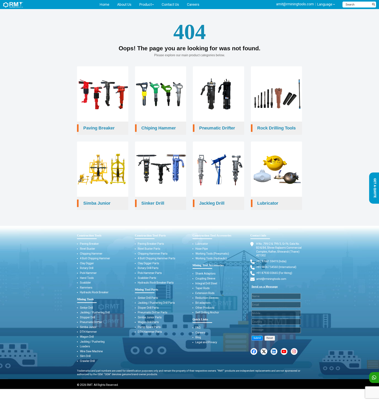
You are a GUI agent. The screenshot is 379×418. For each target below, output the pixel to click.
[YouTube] (284, 351)
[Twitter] (264, 351)
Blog (198, 337)
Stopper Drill (87, 317)
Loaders (85, 346)
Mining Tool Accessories (208, 265)
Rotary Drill (86, 268)
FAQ (198, 327)
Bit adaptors (203, 302)
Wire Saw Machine (91, 351)
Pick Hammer (88, 273)
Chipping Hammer (91, 253)
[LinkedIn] (274, 351)
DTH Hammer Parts (150, 331)
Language (325, 4)
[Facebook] (253, 351)
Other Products (204, 307)
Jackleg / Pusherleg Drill (95, 312)
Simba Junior (88, 327)
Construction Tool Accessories (211, 235)
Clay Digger (87, 263)
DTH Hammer (88, 331)
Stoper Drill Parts (148, 307)
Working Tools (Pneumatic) (212, 253)
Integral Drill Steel (206, 283)
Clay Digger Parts (148, 263)
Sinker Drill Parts (148, 297)
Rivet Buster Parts (149, 248)
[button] (257, 338)
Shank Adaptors (205, 273)
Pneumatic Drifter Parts (152, 312)
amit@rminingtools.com (295, 4)
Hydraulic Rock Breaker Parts (156, 282)
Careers (200, 332)
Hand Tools (87, 277)
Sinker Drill (86, 307)
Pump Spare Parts (149, 327)
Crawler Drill (87, 361)
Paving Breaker (89, 243)
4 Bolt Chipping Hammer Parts (156, 258)
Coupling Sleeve (205, 278)
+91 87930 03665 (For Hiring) (274, 273)
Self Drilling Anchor (207, 312)
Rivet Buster (87, 248)
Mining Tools (85, 299)
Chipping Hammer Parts (153, 253)
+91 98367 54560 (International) (276, 267)
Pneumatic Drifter (91, 322)
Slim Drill (85, 356)
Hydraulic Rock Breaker (94, 292)
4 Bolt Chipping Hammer (95, 258)
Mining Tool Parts (146, 289)
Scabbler (85, 282)
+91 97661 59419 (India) (271, 261)
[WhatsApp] (374, 377)
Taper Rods (202, 288)
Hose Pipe (201, 248)
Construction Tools (89, 235)
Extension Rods (205, 293)
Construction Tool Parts (150, 235)
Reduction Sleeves (207, 297)
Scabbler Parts (147, 277)
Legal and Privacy (206, 342)
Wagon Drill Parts (148, 322)
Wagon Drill (87, 336)
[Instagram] (294, 351)
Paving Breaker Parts (151, 243)
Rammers (86, 287)
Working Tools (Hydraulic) (211, 258)
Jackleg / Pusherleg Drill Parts (156, 302)
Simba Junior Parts (150, 317)
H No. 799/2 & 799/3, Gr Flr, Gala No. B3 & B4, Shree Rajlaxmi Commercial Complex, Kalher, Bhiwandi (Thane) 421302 (279, 249)
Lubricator (201, 243)
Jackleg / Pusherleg (92, 341)
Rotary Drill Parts (148, 268)
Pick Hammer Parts (150, 273)
